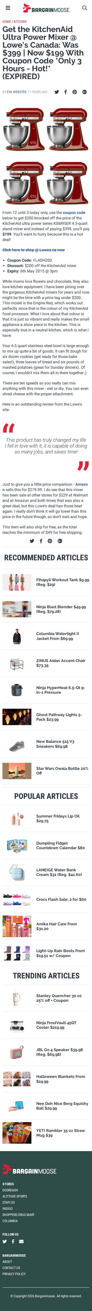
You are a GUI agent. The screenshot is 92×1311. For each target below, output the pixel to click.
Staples (8, 1202)
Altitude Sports (14, 1196)
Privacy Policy (14, 1274)
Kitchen (20, 22)
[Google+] (84, 92)
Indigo (7, 1209)
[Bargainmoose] (46, 8)
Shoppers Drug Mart (18, 1215)
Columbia (10, 1221)
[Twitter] (57, 92)
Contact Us (11, 1268)
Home (6, 22)
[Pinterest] (75, 92)
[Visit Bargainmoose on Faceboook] (13, 1241)
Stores (8, 1184)
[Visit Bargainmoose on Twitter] (4, 1241)
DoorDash (10, 1190)
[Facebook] (65, 92)
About (7, 1262)
